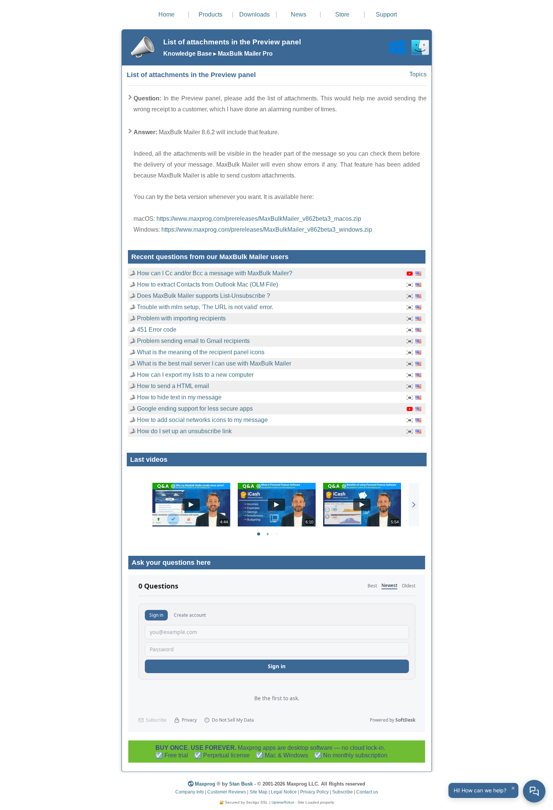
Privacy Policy (314, 792)
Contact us (367, 792)
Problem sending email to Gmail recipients (193, 341)
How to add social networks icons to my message (202, 420)
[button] (414, 504)
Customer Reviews (226, 792)
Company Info (189, 792)
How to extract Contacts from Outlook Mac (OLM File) (207, 284)
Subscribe (342, 792)
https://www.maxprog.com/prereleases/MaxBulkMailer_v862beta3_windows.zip (266, 229)
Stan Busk (241, 784)
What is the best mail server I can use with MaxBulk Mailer (214, 363)
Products (210, 14)
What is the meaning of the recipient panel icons (200, 352)
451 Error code (156, 329)
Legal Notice (284, 792)
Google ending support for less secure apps (195, 408)
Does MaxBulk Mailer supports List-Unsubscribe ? (203, 296)
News (298, 14)
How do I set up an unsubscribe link (184, 431)
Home (166, 14)
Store (342, 14)
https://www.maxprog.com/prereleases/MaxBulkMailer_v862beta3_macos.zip (258, 218)
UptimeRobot (283, 802)
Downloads (254, 14)
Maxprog (205, 784)
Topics (418, 74)
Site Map (258, 792)
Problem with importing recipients (181, 318)
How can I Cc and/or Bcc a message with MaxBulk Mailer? (214, 273)
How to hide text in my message (179, 397)
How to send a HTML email (173, 386)
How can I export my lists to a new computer (195, 375)
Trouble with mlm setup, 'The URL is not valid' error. (205, 307)
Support (386, 14)
